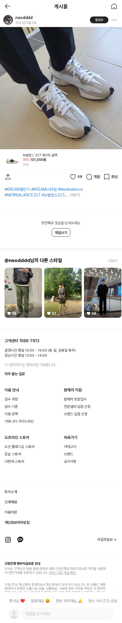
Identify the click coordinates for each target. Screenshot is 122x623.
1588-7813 (29, 341)
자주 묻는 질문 (15, 374)
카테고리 (70, 447)
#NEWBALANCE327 (23, 195)
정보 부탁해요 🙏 (69, 601)
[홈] (114, 6)
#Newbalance (70, 189)
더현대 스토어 (14, 461)
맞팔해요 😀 (40, 601)
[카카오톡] (20, 539)
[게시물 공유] (7, 176)
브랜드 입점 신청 (75, 414)
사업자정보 (105, 539)
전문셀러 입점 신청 (77, 406)
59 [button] (79, 177)
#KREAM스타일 (44, 189)
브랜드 (68, 454)
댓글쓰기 (61, 232)
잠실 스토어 (13, 454)
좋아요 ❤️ (17, 601)
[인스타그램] (8, 539)
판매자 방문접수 (75, 399)
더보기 (75, 195)
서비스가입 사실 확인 (62, 573)
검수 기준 (11, 406)
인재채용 (11, 502)
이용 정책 (11, 414)
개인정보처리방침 (17, 522)
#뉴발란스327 (53, 195)
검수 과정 (11, 399)
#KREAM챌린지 (17, 189)
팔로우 (99, 20)
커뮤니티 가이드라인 (19, 421)
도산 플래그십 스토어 (19, 447)
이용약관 (11, 512)
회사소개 (11, 492)
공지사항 (70, 461)
